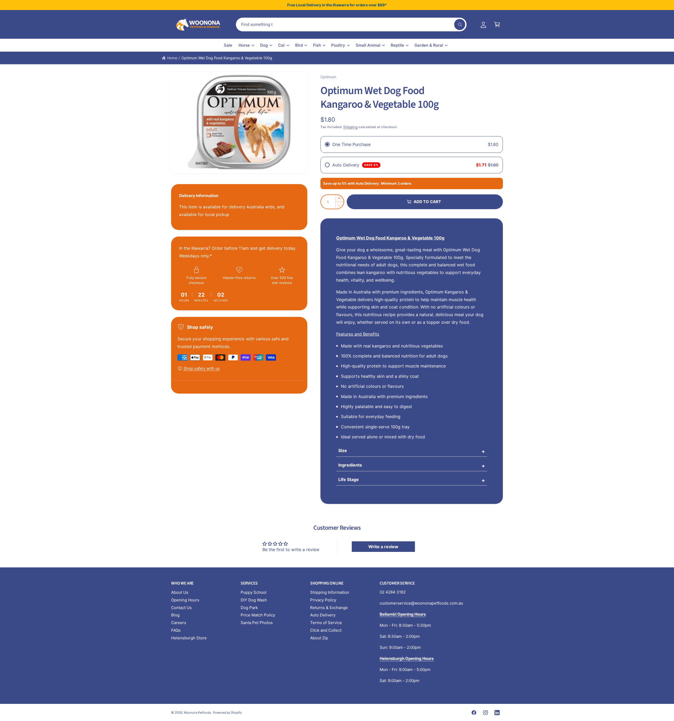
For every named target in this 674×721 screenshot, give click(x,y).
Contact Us (181, 607)
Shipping (350, 127)
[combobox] (351, 24)
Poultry (338, 45)
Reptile (397, 45)
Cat (281, 45)
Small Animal (368, 45)
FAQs (176, 630)
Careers (178, 622)
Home (172, 58)
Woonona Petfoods (197, 712)
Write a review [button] (383, 546)
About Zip (319, 637)
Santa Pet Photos (257, 622)
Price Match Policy (258, 614)
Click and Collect (325, 630)
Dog (264, 45)
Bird (299, 45)
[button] (497, 24)
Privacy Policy (323, 599)
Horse (244, 45)
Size (342, 450)
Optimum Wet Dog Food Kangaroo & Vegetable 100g (226, 58)
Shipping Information (329, 592)
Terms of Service (326, 622)
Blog (175, 614)
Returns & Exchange (329, 607)
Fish (317, 45)
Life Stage (348, 479)
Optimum (328, 77)
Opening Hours (185, 599)
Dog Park (249, 607)
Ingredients (350, 465)
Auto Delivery (322, 614)
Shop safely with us (202, 368)
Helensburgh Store (189, 637)
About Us (179, 592)
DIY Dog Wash (254, 599)
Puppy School (253, 592)
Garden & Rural (428, 45)
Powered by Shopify (227, 712)
